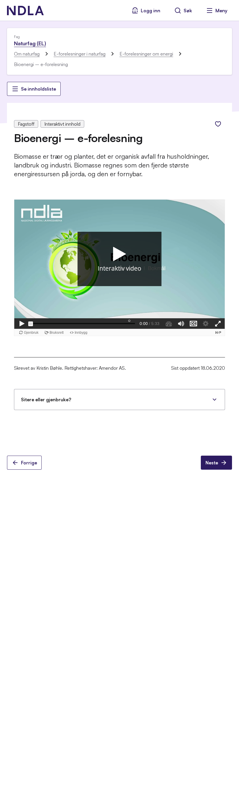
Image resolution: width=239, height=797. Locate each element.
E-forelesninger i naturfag (80, 54)
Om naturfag (27, 54)
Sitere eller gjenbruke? (46, 399)
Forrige (29, 463)
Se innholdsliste (38, 89)
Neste (211, 463)
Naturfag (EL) (30, 43)
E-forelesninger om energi (146, 54)
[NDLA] (25, 10)
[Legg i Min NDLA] (218, 124)
